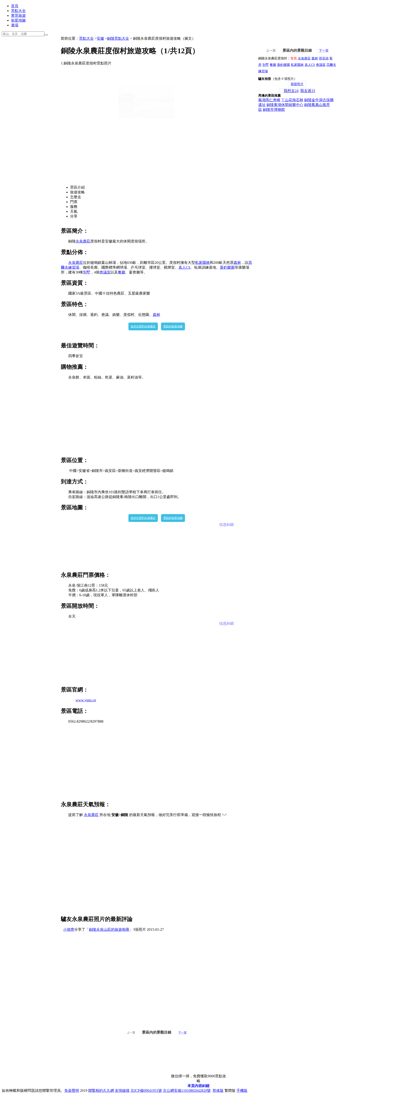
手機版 (241, 1090)
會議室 (105, 272)
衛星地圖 (18, 20)
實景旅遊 (18, 15)
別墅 (86, 272)
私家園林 (202, 263)
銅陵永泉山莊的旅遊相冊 (109, 929)
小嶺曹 (68, 929)
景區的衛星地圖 (173, 326)
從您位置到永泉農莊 (143, 326)
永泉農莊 (83, 241)
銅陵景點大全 (118, 38)
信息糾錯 (226, 525)
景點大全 (18, 11)
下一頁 (182, 1032)
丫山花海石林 (292, 100)
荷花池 (324, 58)
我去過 (307, 91)
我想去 (291, 91)
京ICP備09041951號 (146, 1090)
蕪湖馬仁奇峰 (269, 100)
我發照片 (297, 84)
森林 (237, 263)
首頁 (14, 6)
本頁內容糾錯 (198, 1086)
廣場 (14, 25)
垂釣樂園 (227, 267)
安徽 (100, 38)
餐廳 (121, 272)
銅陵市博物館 (274, 109)
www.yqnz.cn (86, 700)
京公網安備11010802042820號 (187, 1090)
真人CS (184, 267)
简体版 (218, 1090)
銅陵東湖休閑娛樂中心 (285, 105)
